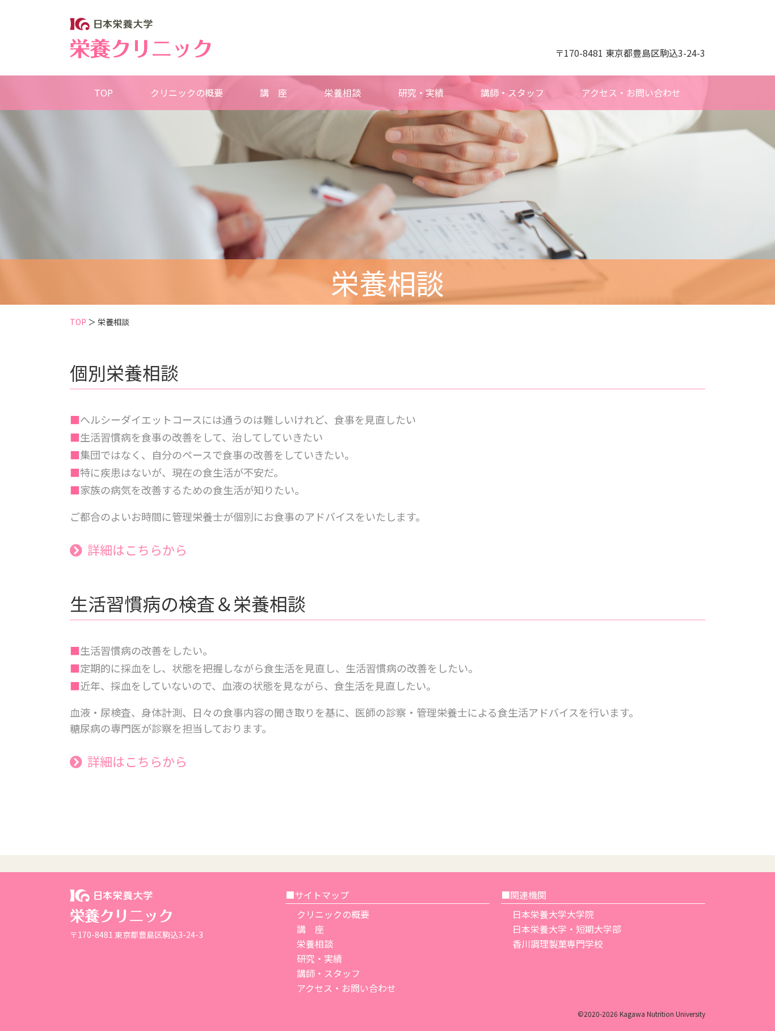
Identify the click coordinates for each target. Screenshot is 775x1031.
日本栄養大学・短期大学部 (566, 929)
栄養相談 (315, 943)
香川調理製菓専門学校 (557, 943)
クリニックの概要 (333, 914)
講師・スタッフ (328, 973)
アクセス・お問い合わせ (346, 988)
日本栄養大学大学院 (553, 914)
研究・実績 (319, 958)
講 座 (310, 929)
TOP (78, 321)
